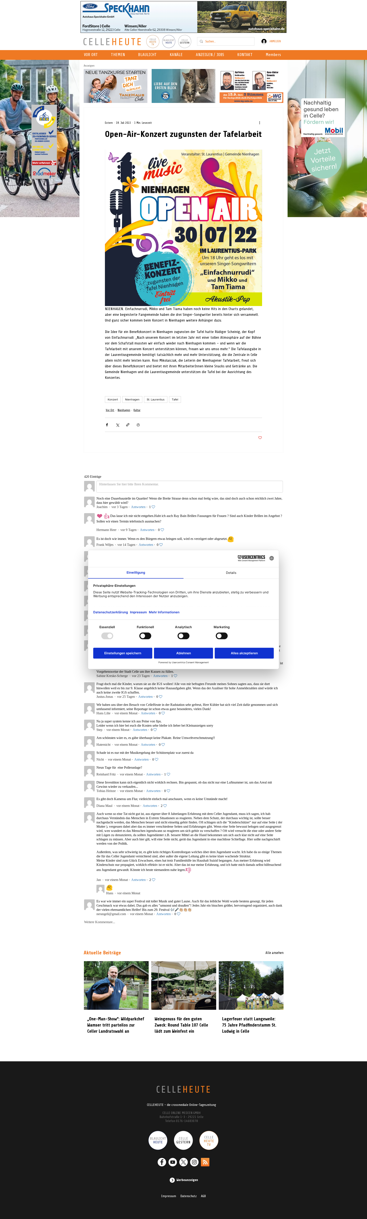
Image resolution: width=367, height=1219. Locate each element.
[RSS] (205, 1162)
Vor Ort (110, 410)
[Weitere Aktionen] (259, 122)
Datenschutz (188, 1196)
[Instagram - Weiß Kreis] (194, 1162)
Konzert (113, 399)
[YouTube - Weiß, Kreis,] (172, 1162)
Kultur (137, 410)
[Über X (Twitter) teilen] (117, 425)
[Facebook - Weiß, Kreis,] (162, 1162)
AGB (203, 1196)
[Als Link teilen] (128, 425)
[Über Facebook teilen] (107, 425)
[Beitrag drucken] (138, 425)
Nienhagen (132, 399)
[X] (183, 1162)
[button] (177, 55)
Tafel (175, 399)
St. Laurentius (156, 399)
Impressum (168, 1196)
